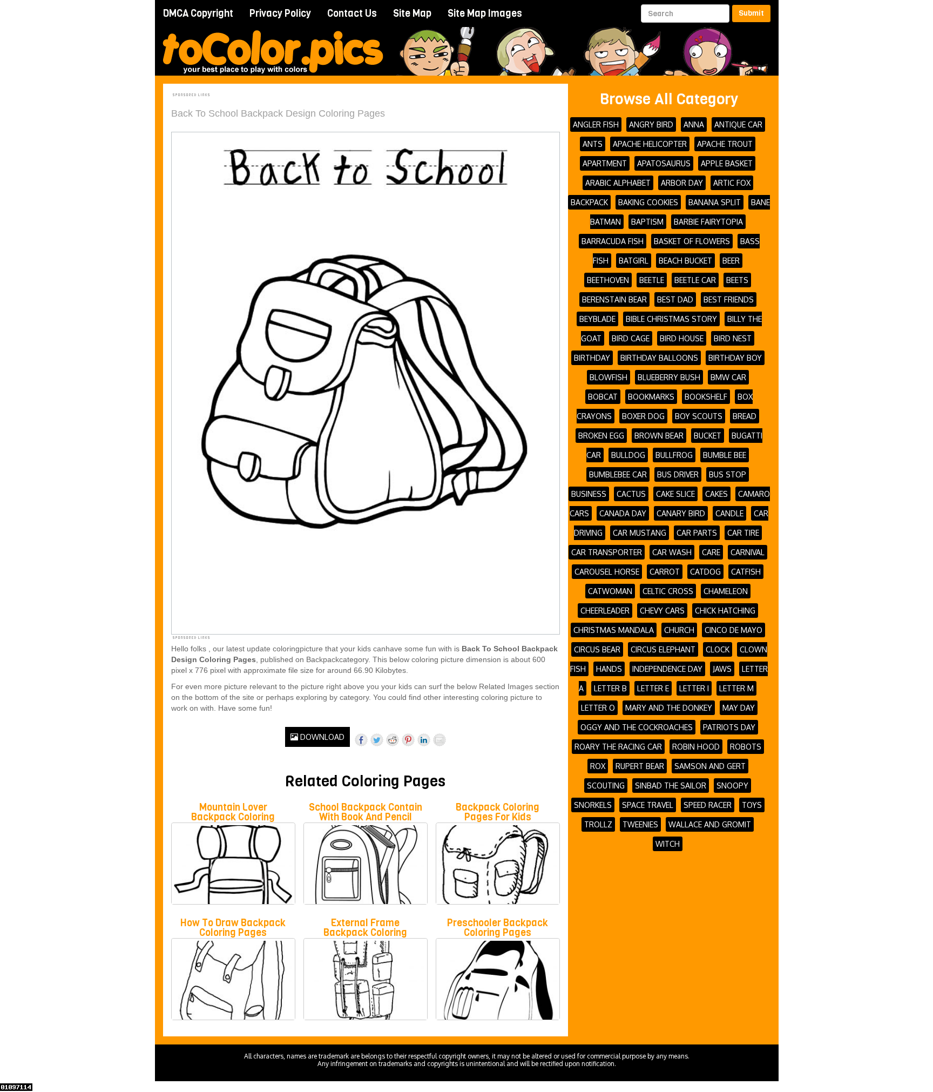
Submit (751, 13)
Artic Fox (732, 182)
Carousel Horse (606, 571)
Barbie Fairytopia (708, 221)
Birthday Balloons (659, 357)
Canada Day (622, 513)
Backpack (589, 202)
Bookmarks (651, 396)
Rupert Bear (640, 766)
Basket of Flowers (692, 241)
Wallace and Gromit (709, 824)
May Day (738, 707)
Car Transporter (606, 552)
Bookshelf (706, 396)
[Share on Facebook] (361, 739)
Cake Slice (675, 493)
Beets (737, 280)
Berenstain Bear (614, 299)
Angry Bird (651, 124)
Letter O (598, 707)
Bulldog (628, 455)
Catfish (746, 571)
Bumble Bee (724, 455)
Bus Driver (678, 474)
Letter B (610, 688)
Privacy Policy (280, 13)
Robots (745, 746)
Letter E (653, 688)
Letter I (694, 688)
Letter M (736, 688)
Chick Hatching (725, 610)
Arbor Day (682, 182)
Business (588, 493)
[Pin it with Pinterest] (408, 739)
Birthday (592, 357)
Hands (609, 668)
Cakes (716, 493)
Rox (597, 766)
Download (321, 737)
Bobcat (603, 396)
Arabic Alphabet (618, 182)
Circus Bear (597, 649)
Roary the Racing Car (618, 746)
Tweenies (640, 824)
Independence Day (667, 668)
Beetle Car (695, 280)
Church (679, 630)
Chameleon (726, 591)
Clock (717, 649)
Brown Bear (659, 435)
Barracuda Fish (613, 241)
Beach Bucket (685, 260)
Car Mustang (639, 532)
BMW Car (728, 377)
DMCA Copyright (198, 13)
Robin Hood (696, 746)
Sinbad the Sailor (670, 785)
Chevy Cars (662, 610)
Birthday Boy (735, 357)
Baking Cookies (648, 202)
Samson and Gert (710, 766)
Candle (729, 513)
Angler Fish (596, 124)
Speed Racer (708, 805)
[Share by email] (439, 739)
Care (711, 552)
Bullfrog (674, 455)
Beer (731, 260)
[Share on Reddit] (392, 739)
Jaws (722, 668)
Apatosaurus (664, 163)
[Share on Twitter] (376, 739)
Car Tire (743, 532)
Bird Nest (733, 338)
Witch (667, 843)
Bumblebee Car (618, 474)
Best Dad (675, 299)
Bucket (707, 435)
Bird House (682, 338)
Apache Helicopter (650, 144)
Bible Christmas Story (671, 318)
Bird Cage (631, 338)
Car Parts (697, 532)
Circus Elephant (663, 649)
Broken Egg (601, 435)
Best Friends (729, 299)
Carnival (748, 552)
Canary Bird (681, 513)
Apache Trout (725, 144)
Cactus (631, 493)
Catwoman (610, 591)
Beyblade (597, 318)
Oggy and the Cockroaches (636, 727)
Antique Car (738, 124)
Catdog (705, 571)
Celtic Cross (668, 591)
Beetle (651, 280)
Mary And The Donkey (668, 707)
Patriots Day (729, 727)
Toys (752, 805)
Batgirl (633, 260)
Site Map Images (485, 13)
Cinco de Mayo (733, 630)
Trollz (598, 824)
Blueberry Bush (669, 377)
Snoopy (732, 785)
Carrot (665, 571)
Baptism (647, 221)
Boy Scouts (698, 416)
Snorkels (593, 805)
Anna (694, 124)
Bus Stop (727, 474)
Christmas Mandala (613, 630)
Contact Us (352, 13)
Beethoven (608, 280)
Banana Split (714, 202)
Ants (593, 144)
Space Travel (647, 805)
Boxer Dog (643, 416)
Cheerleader (605, 610)
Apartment (605, 163)
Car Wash (672, 552)
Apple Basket (727, 163)
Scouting (606, 785)
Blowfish (608, 377)
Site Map (412, 13)
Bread (744, 416)
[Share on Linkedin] (423, 739)
